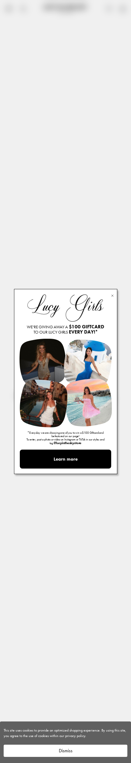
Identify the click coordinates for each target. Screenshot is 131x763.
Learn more (66, 459)
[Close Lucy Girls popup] (112, 295)
